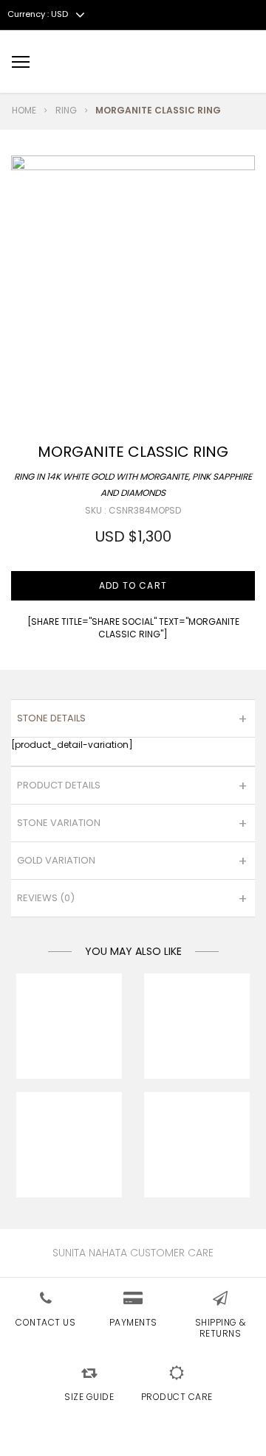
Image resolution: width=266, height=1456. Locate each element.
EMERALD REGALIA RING (69, 1164)
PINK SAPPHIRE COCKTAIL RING (197, 1046)
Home (24, 110)
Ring (66, 110)
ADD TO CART (133, 585)
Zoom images (42, 354)
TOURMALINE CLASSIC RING (197, 1164)
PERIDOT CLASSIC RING (69, 1046)
